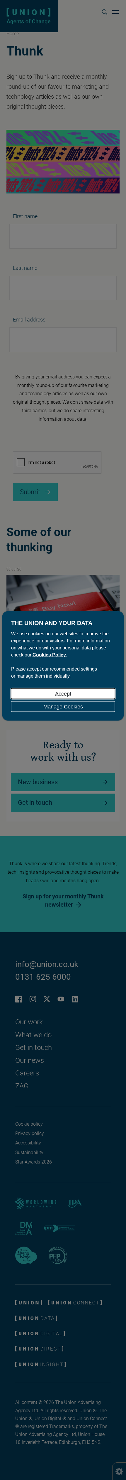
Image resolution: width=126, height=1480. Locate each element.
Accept (63, 694)
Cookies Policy (49, 654)
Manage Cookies (63, 707)
